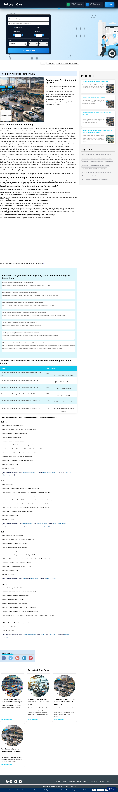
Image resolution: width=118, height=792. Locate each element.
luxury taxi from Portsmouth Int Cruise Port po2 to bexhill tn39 (96, 158)
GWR (24, 578)
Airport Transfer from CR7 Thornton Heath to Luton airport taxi (96, 154)
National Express (51, 578)
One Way (19, 27)
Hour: (30, 40)
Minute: (41, 40)
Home (42, 63)
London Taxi (51, 63)
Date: (10, 40)
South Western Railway (29, 472)
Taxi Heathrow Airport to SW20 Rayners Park (95, 81)
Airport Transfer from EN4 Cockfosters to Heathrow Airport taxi (96, 172)
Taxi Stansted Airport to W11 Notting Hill (94, 97)
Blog (108, 781)
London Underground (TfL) (49, 472)
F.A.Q (65, 781)
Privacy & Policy (82, 781)
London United (34, 578)
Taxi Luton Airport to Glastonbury (90, 175)
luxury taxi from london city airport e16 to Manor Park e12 (95, 165)
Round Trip (40, 27)
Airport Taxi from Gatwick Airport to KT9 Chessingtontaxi (95, 179)
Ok (94, 789)
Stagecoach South (27, 523)
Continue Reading (6, 719)
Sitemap (72, 781)
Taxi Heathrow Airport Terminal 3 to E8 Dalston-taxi (94, 168)
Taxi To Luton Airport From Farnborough (68, 63)
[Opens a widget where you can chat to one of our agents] (111, 789)
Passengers (16, 31)
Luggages (37, 31)
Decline (100, 789)
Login (110, 4)
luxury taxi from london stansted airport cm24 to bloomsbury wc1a (97, 161)
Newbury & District (42, 523)
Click (45, 263)
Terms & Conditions (97, 781)
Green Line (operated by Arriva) (14, 526)
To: (12, 23)
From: (12, 18)
